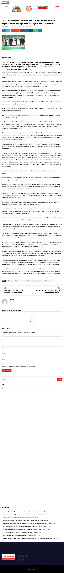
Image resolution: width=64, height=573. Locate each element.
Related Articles (7, 310)
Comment (4, 334)
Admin (6, 26)
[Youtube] (22, 560)
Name (3, 348)
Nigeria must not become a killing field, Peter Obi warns (15, 517)
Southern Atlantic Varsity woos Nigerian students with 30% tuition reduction (20, 520)
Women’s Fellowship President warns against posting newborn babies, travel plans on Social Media (26, 538)
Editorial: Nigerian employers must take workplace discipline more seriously (20, 511)
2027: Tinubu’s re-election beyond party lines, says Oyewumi (17, 532)
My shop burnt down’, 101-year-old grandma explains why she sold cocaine (20, 514)
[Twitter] (22, 556)
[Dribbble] (19, 560)
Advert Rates (29, 569)
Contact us (35, 569)
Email (3, 353)
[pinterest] (22, 30)
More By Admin (17, 310)
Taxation (8, 15)
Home (3, 15)
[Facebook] (19, 556)
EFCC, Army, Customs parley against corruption (48, 290)
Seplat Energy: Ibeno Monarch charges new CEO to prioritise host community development (24, 523)
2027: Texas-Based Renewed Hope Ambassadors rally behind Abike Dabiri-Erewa (22, 526)
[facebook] (4, 30)
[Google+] (26, 556)
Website (3, 359)
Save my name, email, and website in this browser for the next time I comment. (18, 366)
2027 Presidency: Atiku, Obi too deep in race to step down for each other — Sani (21, 529)
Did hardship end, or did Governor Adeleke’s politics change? (17, 535)
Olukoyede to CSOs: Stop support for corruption (14, 290)
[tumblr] (31, 30)
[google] (13, 30)
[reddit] (17, 30)
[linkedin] (26, 30)
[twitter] (8, 30)
